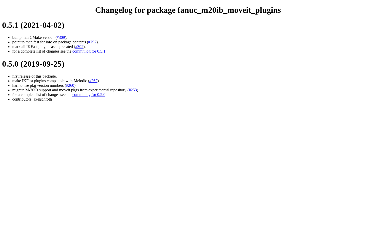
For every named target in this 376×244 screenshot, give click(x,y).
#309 (61, 37)
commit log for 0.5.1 (88, 51)
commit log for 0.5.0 (88, 94)
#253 (133, 90)
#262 (93, 81)
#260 (70, 85)
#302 (79, 46)
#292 (92, 42)
